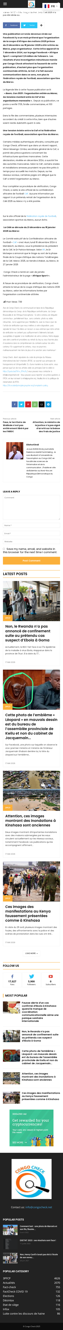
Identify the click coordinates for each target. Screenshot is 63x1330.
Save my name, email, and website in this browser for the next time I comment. (30, 550)
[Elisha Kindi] (14, 460)
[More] (41, 25)
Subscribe (51, 975)
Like (12, 975)
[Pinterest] (28, 404)
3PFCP (7, 618)
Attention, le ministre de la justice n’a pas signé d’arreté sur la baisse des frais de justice (46, 427)
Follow (31, 975)
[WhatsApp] (35, 404)
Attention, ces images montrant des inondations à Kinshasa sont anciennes (30, 821)
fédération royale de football (41, 216)
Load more (30, 953)
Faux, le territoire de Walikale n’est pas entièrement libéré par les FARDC (16, 427)
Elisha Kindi (32, 444)
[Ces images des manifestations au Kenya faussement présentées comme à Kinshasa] (31, 881)
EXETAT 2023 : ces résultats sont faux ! (38, 1240)
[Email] (42, 404)
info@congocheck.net (38, 1207)
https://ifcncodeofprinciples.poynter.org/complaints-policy (25, 385)
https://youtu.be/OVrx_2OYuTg (15, 371)
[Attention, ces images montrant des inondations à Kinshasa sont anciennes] (31, 791)
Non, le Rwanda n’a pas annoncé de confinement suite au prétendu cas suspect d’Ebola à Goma (27, 633)
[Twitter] (21, 404)
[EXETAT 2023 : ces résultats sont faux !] (10, 1244)
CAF (26, 193)
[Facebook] (15, 404)
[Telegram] (48, 404)
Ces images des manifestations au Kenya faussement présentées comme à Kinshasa (28, 913)
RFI (43, 249)
